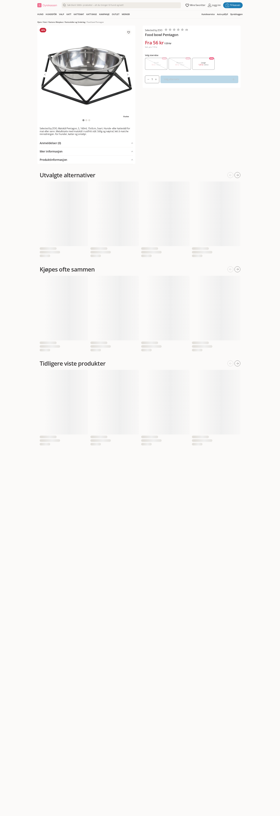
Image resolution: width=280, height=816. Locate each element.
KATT (68, 14)
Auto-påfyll (222, 14)
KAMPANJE (104, 14)
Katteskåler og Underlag (75, 22)
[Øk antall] (157, 79)
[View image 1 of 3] (83, 120)
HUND (40, 14)
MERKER (126, 14)
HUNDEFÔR (51, 14)
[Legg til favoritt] (129, 32)
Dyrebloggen (236, 14)
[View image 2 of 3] (86, 120)
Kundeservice (208, 14)
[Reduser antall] (147, 79)
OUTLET (115, 14)
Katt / (46, 22)
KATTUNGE (91, 14)
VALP (61, 14)
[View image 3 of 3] (89, 120)
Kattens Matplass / (57, 22)
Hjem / (40, 22)
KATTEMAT (79, 14)
